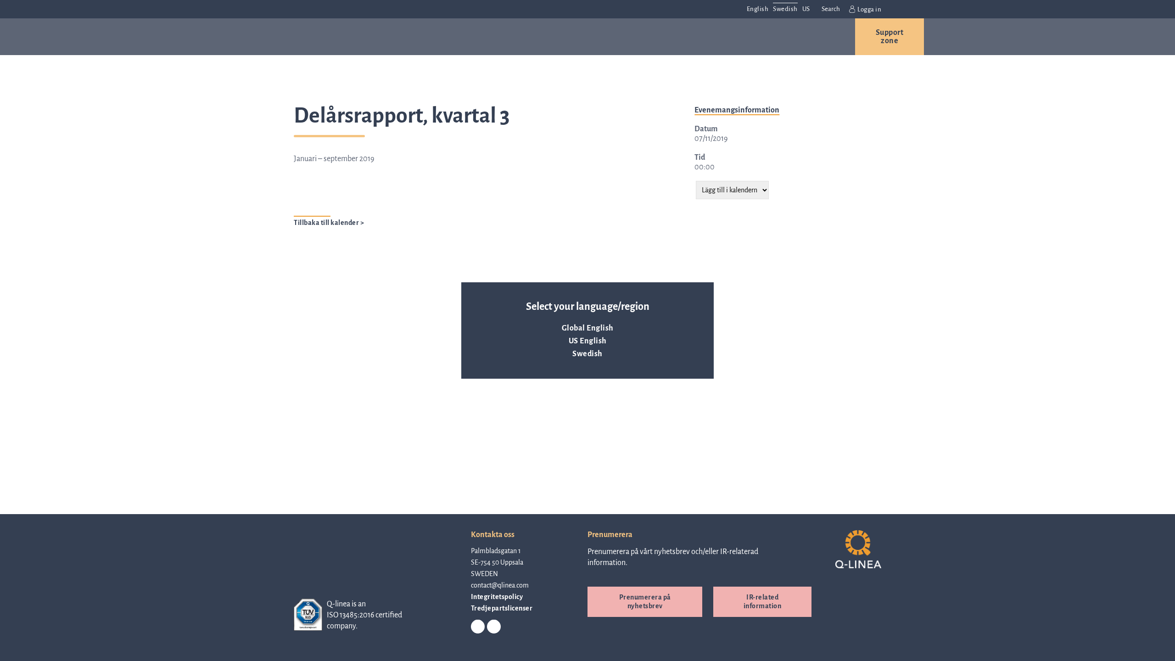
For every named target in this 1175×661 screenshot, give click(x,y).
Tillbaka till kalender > (329, 222)
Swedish (587, 354)
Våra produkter (378, 36)
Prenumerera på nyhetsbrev (645, 602)
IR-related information (763, 602)
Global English (588, 328)
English (758, 9)
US (806, 9)
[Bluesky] (494, 627)
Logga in (869, 9)
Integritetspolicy (497, 596)
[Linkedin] (478, 627)
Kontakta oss (808, 36)
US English (588, 341)
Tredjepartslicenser (502, 608)
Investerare (726, 36)
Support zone (890, 36)
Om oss (599, 36)
